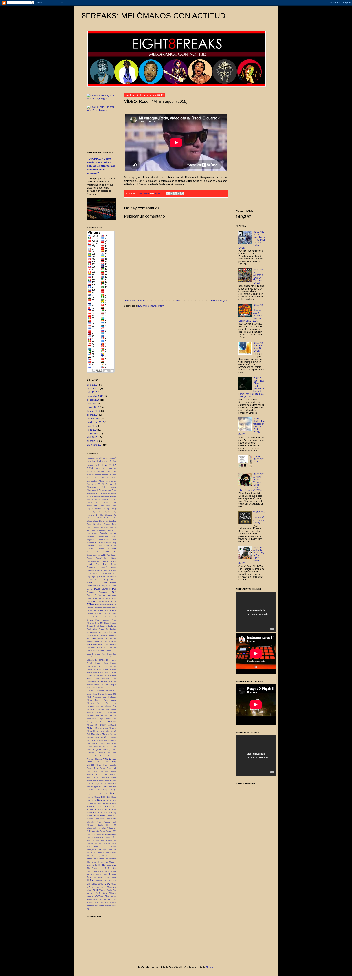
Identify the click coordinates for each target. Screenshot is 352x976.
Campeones (92, 533)
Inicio (178, 300)
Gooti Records (100, 626)
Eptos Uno (92, 601)
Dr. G (89, 589)
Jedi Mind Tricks (104, 654)
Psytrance (99, 783)
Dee (105, 564)
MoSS (97, 737)
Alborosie (106, 490)
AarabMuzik (111, 472)
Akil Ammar (109, 487)
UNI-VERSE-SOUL (95, 884)
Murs (99, 740)
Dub (114, 589)
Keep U (103, 666)
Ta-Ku (113, 843)
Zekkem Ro (92, 905)
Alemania (91, 493)
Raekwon (112, 787)
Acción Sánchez (94, 475)
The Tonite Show (105, 871)
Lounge (108, 694)
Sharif (113, 819)
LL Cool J (108, 688)
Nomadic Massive (94, 759)
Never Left (112, 746)
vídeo (95, 890)
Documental (92, 586)
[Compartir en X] (175, 193)
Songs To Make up (95, 837)
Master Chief (103, 709)
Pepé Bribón (99, 768)
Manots (99, 706)
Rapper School (93, 797)
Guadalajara (111, 629)
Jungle (90, 663)
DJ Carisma (92, 573)
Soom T (108, 837)
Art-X (98, 502)
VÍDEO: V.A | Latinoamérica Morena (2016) (259, 517)
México (112, 721)
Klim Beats (104, 675)
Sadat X (106, 810)
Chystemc (91, 546)
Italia (98, 647)
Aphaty (90, 499)
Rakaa (100, 794)
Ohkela (100, 762)
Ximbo (89, 899)
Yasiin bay (97, 899)
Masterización (100, 712)
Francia (113, 610)
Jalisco (94, 651)
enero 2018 (93, 385)
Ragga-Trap (92, 794)
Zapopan (105, 902)
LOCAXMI (100, 691)
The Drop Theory (95, 862)
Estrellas (106, 604)
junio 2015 (92, 430)
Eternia (113, 604)
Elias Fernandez (94, 598)
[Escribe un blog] (171, 193)
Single (100, 825)
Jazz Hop (91, 654)
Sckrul (89, 816)
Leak (110, 681)
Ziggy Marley (105, 905)
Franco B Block (94, 614)
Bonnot (107, 524)
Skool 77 (111, 825)
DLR (98, 582)
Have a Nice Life (94, 635)
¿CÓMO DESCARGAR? (258, 459)
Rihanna (101, 803)
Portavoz (106, 777)
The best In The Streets (104, 853)
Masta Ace (92, 709)
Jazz (114, 651)
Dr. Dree (112, 586)
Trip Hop (97, 877)
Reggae (101, 799)
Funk (98, 617)
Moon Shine (92, 731)
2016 (90, 468)
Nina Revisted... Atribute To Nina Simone (101, 753)
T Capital (106, 843)
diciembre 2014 (95, 445)
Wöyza (90, 896)
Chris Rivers (106, 543)
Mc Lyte (108, 715)
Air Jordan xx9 (109, 484)
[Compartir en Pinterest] (182, 193)
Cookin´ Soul (110, 552)
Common (112, 548)
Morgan (113, 734)
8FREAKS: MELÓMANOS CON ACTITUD (153, 15)
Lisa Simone (97, 688)
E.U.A (113, 591)
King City (95, 675)
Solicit (113, 834)
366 (110, 469)
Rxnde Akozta (94, 809)
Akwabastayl (92, 490)
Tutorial (107, 877)
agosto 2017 (93, 388)
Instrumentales (94, 644)
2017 (97, 468)
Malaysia (90, 703)
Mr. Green (105, 737)
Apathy (113, 496)
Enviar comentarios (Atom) (151, 306)
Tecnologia (102, 849)
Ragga (113, 790)
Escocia (113, 601)
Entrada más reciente (135, 300)
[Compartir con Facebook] (178, 193)
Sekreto (90, 819)
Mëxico (90, 725)
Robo (108, 803)
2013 (96, 465)
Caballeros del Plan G (106, 530)
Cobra (113, 546)
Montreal (112, 728)
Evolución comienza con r (105, 608)
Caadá (94, 530)
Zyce (89, 909)
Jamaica (101, 651)
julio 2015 (92, 426)
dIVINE (100, 570)
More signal (96, 734)
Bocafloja (97, 524)
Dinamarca (91, 570)
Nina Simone (101, 756)
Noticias (107, 759)
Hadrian (112, 632)
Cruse (89, 555)
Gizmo (106, 623)
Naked (90, 746)
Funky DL (106, 617)
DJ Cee (101, 573)
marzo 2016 (93, 407)
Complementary (93, 552)
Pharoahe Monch (108, 771)
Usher (113, 884)
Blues (105, 521)
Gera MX (99, 623)
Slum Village (107, 828)
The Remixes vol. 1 (96, 868)
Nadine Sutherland (107, 743)
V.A (88, 887)
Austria (98, 509)
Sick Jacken (103, 822)
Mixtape (90, 728)
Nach (94, 743)
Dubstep (103, 592)
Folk (106, 611)
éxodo (89, 611)
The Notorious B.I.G (107, 865)
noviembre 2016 (95, 396)
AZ (103, 509)
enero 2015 (93, 441)
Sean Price (99, 815)
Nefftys (102, 746)
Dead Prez (93, 564)
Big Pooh (109, 512)
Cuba (103, 555)
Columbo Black (95, 549)
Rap (113, 793)
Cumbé (99, 558)
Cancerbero (103, 536)
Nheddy (106, 750)
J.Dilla (109, 648)
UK (105, 880)
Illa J (102, 638)
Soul (114, 837)
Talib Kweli (92, 846)
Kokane (113, 675)
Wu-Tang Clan (102, 896)
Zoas (114, 905)
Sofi (109, 834)
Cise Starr (103, 546)
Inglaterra (98, 641)
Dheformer (92, 567)
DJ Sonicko (92, 580)
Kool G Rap (93, 678)
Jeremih (99, 657)
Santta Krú (102, 812)
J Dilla (103, 647)
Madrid (113, 700)
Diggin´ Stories (108, 567)
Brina (111, 527)
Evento (90, 608)
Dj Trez (109, 579)
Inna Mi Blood (110, 641)
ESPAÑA (91, 604)
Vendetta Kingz (99, 887)
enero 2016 (93, 415)
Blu (100, 521)
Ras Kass (106, 797)
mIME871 (112, 725)
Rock (114, 803)
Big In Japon (98, 512)
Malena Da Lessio (106, 703)
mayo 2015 (92, 433)
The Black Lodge (94, 856)
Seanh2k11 (111, 816)
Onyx (98, 765)
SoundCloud (111, 840)
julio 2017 (92, 392)
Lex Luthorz (105, 685)
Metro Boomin (100, 722)
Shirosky (90, 822)
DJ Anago (112, 570)
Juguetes (112, 660)
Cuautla (96, 555)
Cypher (107, 558)
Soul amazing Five (95, 840)
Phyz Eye (101, 774)
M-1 (114, 694)
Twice (114, 877)
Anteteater (104, 496)
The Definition (110, 859)
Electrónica (111, 595)
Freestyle (91, 617)
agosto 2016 (93, 400)
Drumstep (106, 589)
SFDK (102, 819)
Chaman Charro (103, 539)
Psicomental (104, 780)
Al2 (100, 490)
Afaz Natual (101, 478)
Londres (108, 691)
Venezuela (111, 887)
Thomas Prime (101, 874)
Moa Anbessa (101, 728)
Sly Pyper (100, 831)
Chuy (114, 543)
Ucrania (99, 881)
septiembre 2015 (95, 422)
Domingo (103, 586)
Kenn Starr (97, 669)
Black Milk (101, 518)
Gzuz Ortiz (104, 632)
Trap (89, 877)
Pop (98, 777)
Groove (102, 629)
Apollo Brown (101, 499)
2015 (112, 465)
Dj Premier (101, 576)
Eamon (90, 595)
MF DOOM (100, 725)
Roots (89, 806)
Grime (94, 629)
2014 (104, 465)
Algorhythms (101, 493)
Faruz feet (99, 610)
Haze (104, 635)
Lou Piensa (99, 694)
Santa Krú (91, 812)
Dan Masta (91, 561)
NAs (96, 746)
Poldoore (91, 777)
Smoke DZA (111, 831)
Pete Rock (111, 768)
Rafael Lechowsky (97, 790)
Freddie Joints (110, 614)
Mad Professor (94, 697)
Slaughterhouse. (94, 828)
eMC (103, 598)
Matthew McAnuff (95, 715)
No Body (112, 756)
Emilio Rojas (111, 598)
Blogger (209, 967)
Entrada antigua (219, 300)
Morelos (105, 734)
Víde (89, 890)
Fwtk (114, 617)
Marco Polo (110, 706)
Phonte (90, 774)
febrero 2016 (93, 411)
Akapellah (91, 487)
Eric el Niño (103, 601)
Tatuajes (112, 846)
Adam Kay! (106, 475)
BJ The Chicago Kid (106, 515)
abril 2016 (92, 403)
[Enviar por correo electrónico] (168, 193)
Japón (108, 651)
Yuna (97, 902)
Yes (104, 899)
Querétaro (108, 783)
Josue (106, 657)
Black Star (111, 518)
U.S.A (90, 880)
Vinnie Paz (112, 890)
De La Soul (111, 561)
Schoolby (112, 812)
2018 (104, 468)
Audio (101, 505)
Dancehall (101, 561)
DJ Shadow (111, 577)
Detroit (113, 564)
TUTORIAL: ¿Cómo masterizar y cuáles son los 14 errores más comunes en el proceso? (101, 166)
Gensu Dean (93, 620)
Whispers (112, 893)
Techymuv (91, 850)
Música (104, 740)
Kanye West (101, 663)
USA (107, 883)
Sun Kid (97, 843)
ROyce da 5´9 (99, 806)
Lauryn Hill (102, 681)
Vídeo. (102, 890)
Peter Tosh (92, 771)
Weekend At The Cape (97, 893)
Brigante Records (100, 527)
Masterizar (112, 712)
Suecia (90, 843)
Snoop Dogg (101, 834)
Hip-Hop (96, 638)
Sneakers (91, 834)
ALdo (114, 490)
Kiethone (107, 669)
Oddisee (91, 762)
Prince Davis (92, 780)
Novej (114, 759)
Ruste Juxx (111, 806)
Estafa (99, 604)
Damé (113, 558)
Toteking (112, 874)
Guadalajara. (92, 632)
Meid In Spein (98, 718)
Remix (109, 800)
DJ (105, 570)
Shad (108, 819)
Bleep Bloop (92, 521)
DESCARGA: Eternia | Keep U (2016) (258, 347)
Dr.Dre (97, 589)
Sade (114, 810)
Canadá (103, 533)
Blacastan (91, 518)
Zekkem (113, 902)
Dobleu (113, 582)
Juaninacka (103, 660)
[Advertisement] (147, 336)
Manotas (90, 706)
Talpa (104, 846)
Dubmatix (91, 592)
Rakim (106, 794)
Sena (97, 819)
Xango (113, 896)
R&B (106, 786)
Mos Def (90, 737)
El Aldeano (100, 595)
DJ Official (109, 573)
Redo (94, 800)
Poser (113, 777)
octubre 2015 (93, 418)
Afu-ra (101, 481)
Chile (97, 542)
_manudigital (92, 458)
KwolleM (105, 678)
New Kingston (94, 750)
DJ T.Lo (101, 580)
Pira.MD (113, 774)
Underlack (112, 881)
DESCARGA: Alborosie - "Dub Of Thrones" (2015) (258, 276)
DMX (105, 582)
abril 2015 (92, 437)
